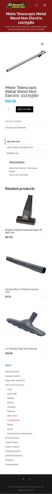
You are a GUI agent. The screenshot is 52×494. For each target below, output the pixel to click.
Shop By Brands (12, 371)
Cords (9, 389)
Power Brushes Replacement (19, 433)
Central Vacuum (12, 438)
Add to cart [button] (44, 236)
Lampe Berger (11, 442)
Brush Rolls (12, 393)
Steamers (9, 460)
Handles (10, 398)
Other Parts (12, 415)
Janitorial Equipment (14, 455)
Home (7, 26)
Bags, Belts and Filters (15, 380)
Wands (10, 424)
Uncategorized (11, 464)
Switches (11, 411)
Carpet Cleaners (12, 446)
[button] (42, 44)
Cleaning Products (13, 451)
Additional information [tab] (20, 147)
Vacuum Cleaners (12, 376)
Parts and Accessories (20, 26)
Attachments (36, 26)
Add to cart (24, 109)
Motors (10, 402)
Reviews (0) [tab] (12, 153)
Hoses (10, 429)
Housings (11, 407)
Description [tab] (13, 141)
